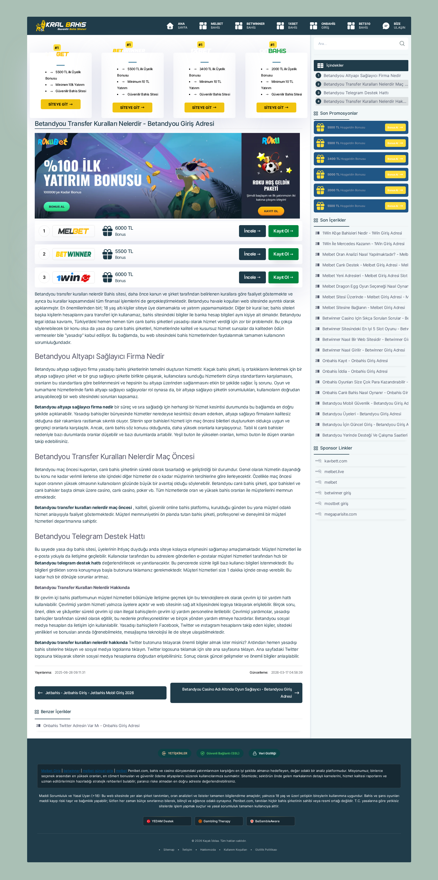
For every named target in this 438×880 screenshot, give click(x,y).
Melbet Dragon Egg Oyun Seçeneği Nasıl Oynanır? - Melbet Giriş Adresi (365, 286)
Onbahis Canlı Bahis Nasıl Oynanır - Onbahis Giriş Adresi (365, 392)
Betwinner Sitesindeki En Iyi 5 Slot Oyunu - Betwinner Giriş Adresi (365, 328)
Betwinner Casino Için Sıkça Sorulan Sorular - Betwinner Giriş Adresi (365, 318)
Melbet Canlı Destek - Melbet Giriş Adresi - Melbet (365, 264)
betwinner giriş (337, 492)
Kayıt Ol (280, 230)
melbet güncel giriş (98, 771)
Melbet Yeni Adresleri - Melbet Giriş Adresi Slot (364, 275)
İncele (250, 230)
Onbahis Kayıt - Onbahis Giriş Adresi (355, 360)
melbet (330, 482)
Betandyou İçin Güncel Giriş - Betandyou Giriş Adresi (365, 424)
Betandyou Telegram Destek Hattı (356, 92)
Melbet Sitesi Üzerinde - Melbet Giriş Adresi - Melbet (365, 296)
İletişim (187, 849)
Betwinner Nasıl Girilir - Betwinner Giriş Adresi (363, 350)
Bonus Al (393, 127)
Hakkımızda (208, 849)
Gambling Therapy (217, 821)
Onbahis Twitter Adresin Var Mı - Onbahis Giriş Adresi (91, 725)
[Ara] (402, 43)
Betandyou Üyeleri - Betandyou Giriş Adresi (361, 413)
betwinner (72, 771)
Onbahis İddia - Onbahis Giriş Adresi (355, 371)
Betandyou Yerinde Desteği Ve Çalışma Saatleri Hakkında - (365, 435)
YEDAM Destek (163, 821)
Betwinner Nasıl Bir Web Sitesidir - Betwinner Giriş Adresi (365, 339)
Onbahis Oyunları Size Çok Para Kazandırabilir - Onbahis (365, 381)
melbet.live (334, 471)
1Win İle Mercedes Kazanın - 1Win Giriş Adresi (363, 243)
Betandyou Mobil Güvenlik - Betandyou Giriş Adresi (365, 403)
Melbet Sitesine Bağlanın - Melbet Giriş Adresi (363, 307)
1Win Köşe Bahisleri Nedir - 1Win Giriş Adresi (362, 233)
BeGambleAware (267, 821)
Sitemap (168, 849)
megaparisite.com (340, 514)
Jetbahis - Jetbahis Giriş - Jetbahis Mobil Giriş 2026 (89, 692)
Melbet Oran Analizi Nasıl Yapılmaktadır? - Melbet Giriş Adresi (365, 254)
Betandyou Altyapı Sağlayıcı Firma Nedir (362, 75)
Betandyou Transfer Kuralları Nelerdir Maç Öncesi (366, 84)
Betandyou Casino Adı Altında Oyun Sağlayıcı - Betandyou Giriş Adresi (237, 693)
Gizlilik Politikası (266, 849)
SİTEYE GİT (58, 104)
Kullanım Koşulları (235, 849)
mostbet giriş (336, 503)
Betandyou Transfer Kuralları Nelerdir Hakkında (366, 101)
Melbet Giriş (51, 771)
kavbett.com (335, 460)
